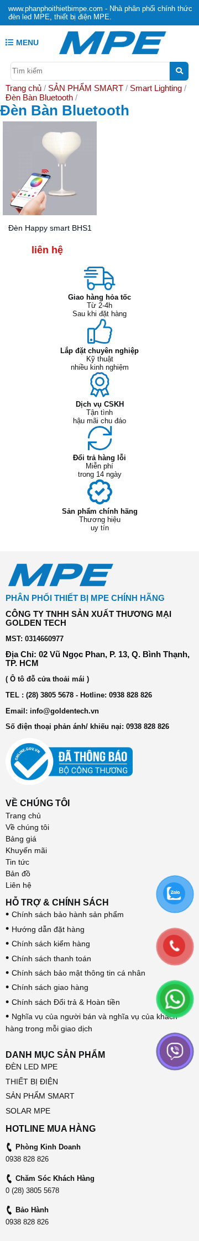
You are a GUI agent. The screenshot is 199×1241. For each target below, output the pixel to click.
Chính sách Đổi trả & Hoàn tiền (63, 1002)
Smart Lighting (156, 88)
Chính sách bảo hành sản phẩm (65, 914)
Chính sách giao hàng (47, 987)
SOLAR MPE (28, 1110)
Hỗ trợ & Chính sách (57, 902)
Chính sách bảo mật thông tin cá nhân (75, 972)
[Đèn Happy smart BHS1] (50, 167)
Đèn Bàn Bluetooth (39, 97)
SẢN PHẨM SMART (85, 88)
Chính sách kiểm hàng (48, 943)
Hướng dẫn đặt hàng (45, 929)
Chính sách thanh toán (48, 958)
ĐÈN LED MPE (31, 1066)
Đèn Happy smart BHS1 (50, 227)
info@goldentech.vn (64, 711)
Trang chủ (23, 88)
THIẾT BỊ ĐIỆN (32, 1081)
